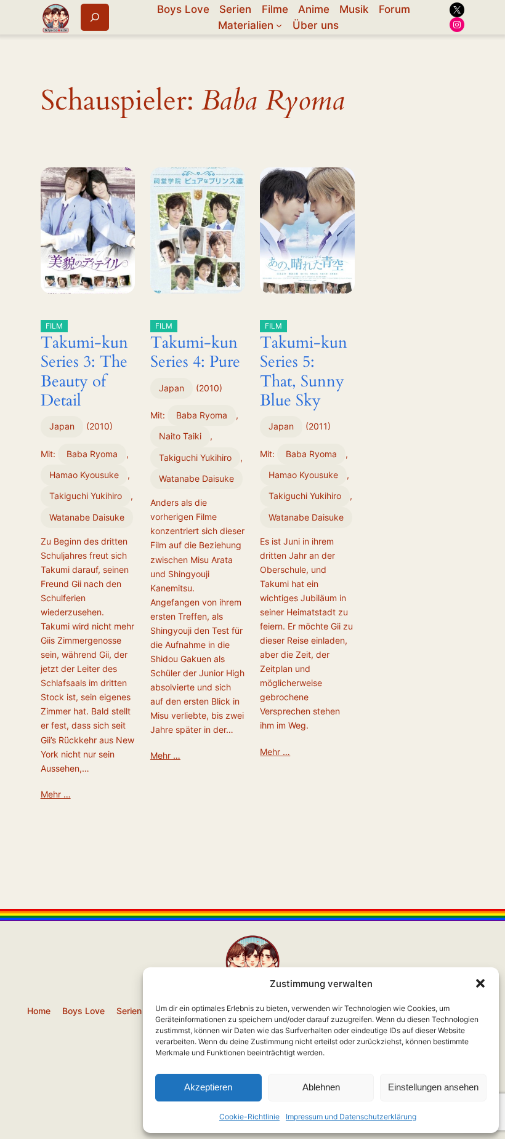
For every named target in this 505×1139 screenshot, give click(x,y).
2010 (99, 426)
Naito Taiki (180, 436)
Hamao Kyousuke (84, 475)
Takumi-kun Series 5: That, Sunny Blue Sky (303, 366)
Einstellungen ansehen (433, 1087)
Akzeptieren (208, 1087)
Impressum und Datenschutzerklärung (351, 1116)
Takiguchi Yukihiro (85, 495)
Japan (62, 426)
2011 (318, 426)
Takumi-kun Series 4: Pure (195, 347)
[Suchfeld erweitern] (95, 17)
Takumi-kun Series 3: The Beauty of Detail (84, 366)
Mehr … (56, 794)
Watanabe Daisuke (86, 517)
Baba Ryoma (92, 454)
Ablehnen (321, 1087)
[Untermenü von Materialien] (279, 25)
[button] (480, 983)
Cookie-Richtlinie (249, 1116)
